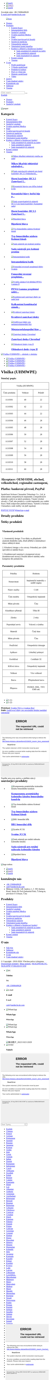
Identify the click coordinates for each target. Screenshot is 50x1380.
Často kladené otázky (14, 81)
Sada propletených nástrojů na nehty (31, 51)
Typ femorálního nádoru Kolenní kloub (24, 237)
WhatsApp (19, 510)
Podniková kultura (18, 69)
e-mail (26, 510)
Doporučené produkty (10, 964)
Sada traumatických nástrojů (27, 56)
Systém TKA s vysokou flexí (22, 708)
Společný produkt (18, 32)
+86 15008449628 (13, 884)
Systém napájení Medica (21, 35)
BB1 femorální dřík (21, 824)
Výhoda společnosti (19, 67)
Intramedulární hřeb (19, 30)
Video (13, 76)
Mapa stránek (25, 964)
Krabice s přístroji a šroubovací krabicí (26, 49)
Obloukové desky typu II (24, 349)
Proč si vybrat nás (18, 72)
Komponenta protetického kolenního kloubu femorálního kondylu (27, 796)
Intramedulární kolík (22, 261)
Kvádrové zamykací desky (25, 317)
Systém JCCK (18, 834)
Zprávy (9, 79)
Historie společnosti (19, 74)
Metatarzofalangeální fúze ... (26, 329)
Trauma (14, 60)
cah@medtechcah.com (15, 887)
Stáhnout (9, 86)
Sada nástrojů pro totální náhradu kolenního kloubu (25, 848)
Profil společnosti (18, 65)
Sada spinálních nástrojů (26, 53)
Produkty (10, 25)
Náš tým (9, 948)
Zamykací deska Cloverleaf (25, 339)
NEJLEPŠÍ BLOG (39, 964)
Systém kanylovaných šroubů (23, 39)
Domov (9, 23)
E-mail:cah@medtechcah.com (13, 14)
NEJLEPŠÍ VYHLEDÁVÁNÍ (13, 966)
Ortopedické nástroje (19, 44)
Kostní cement (17, 58)
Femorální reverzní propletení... (21, 275)
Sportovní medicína (19, 42)
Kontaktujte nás (12, 83)
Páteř (13, 37)
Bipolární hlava (19, 224)
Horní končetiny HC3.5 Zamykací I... (23, 180)
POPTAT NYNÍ (7, 510)
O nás (8, 62)
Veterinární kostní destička (22, 46)
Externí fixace (17, 28)
